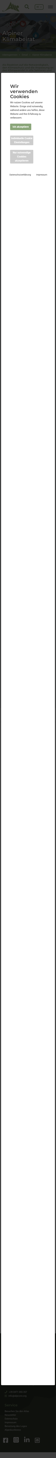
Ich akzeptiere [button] (21, 126)
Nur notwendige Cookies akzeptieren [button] (22, 156)
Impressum (41, 174)
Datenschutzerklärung (20, 174)
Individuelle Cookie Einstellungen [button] (22, 140)
